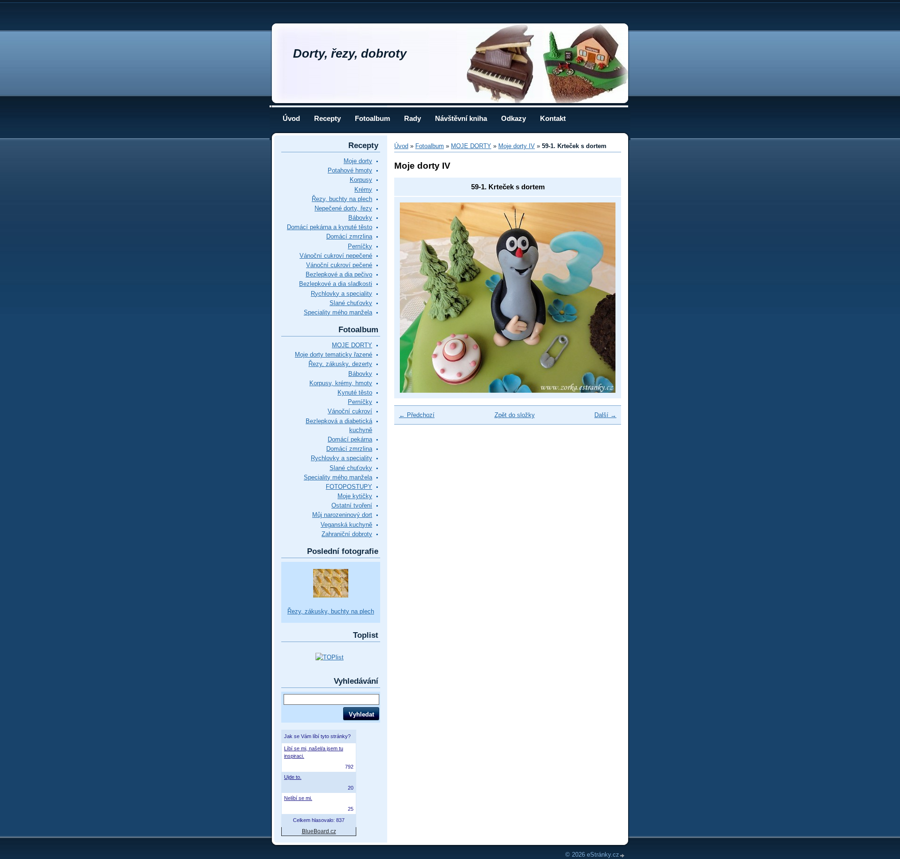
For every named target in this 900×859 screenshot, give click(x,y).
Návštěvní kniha (461, 118)
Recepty (327, 118)
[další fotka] (600, 297)
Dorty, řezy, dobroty (349, 53)
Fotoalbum (372, 118)
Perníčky (360, 246)
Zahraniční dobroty (347, 534)
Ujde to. (292, 777)
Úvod (291, 118)
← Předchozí (417, 414)
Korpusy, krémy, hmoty (340, 383)
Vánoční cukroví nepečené (336, 255)
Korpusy (361, 179)
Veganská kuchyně (346, 524)
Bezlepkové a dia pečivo (339, 274)
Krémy (363, 189)
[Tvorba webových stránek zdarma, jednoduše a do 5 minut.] (622, 855)
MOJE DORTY (352, 345)
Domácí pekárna (350, 439)
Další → (605, 414)
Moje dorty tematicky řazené (333, 354)
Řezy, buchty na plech (342, 198)
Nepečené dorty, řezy (343, 208)
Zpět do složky (515, 414)
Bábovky (360, 217)
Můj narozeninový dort (342, 514)
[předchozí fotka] (415, 297)
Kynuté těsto (355, 392)
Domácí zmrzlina (349, 236)
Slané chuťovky (351, 302)
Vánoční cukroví (350, 411)
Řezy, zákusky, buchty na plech (330, 611)
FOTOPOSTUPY (349, 486)
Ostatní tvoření (351, 505)
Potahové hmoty (350, 170)
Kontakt (553, 118)
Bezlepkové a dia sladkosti (335, 283)
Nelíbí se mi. (298, 798)
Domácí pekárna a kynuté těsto (329, 227)
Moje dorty (358, 160)
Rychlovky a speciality (341, 293)
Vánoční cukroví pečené (339, 265)
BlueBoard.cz (319, 831)
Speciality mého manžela (338, 312)
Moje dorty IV (516, 145)
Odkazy (513, 118)
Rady (412, 118)
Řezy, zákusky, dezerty (340, 363)
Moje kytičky (355, 496)
